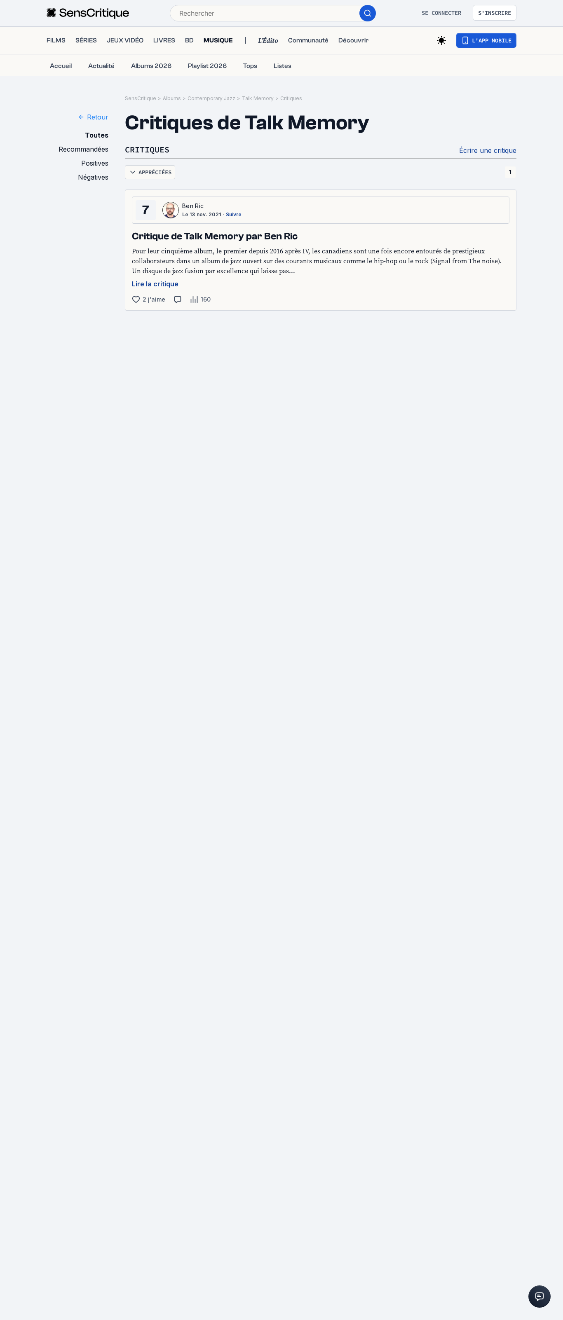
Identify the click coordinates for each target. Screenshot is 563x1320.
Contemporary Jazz (211, 98)
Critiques (291, 98)
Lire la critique (155, 284)
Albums (172, 98)
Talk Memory (258, 98)
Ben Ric (193, 205)
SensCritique (140, 98)
